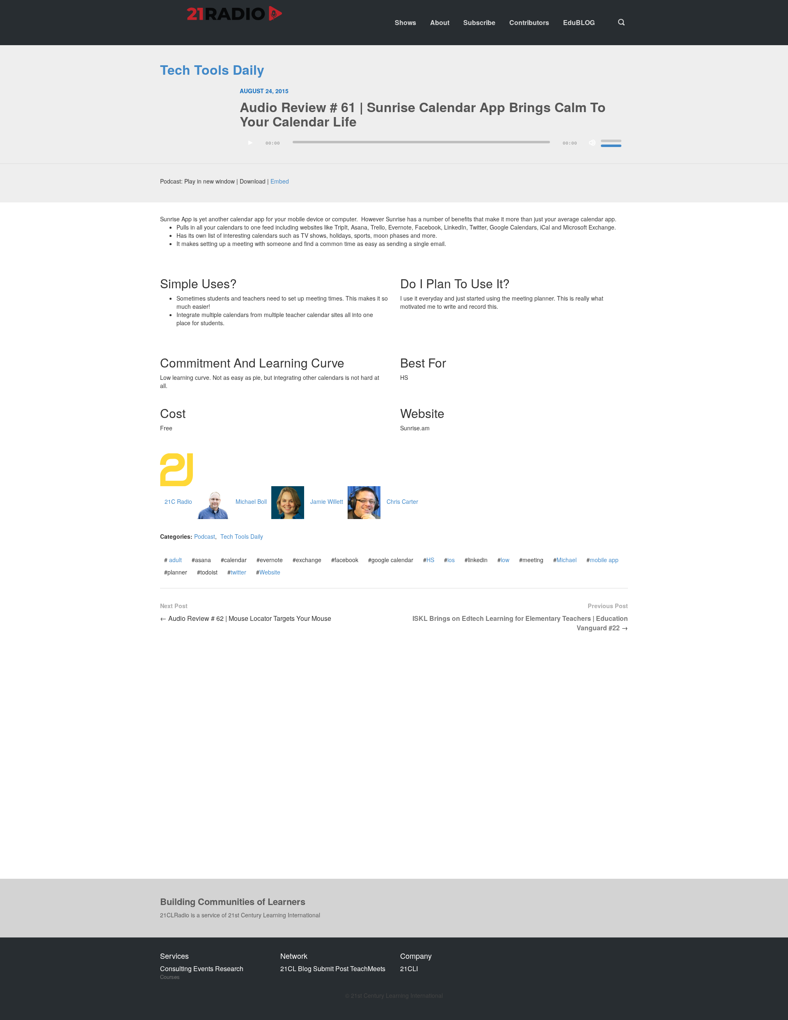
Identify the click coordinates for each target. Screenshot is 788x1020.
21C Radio (178, 501)
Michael (567, 560)
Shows (405, 22)
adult (175, 560)
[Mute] (592, 143)
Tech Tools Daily (212, 69)
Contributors (529, 22)
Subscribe (479, 22)
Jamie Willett (326, 501)
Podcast (204, 536)
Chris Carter (402, 501)
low (505, 560)
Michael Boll (251, 501)
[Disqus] (394, 762)
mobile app (604, 560)
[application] (434, 145)
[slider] (612, 142)
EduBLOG (579, 22)
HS (430, 560)
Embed (279, 181)
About (439, 22)
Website (269, 572)
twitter (238, 572)
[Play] (250, 143)
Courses (170, 977)
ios (451, 560)
